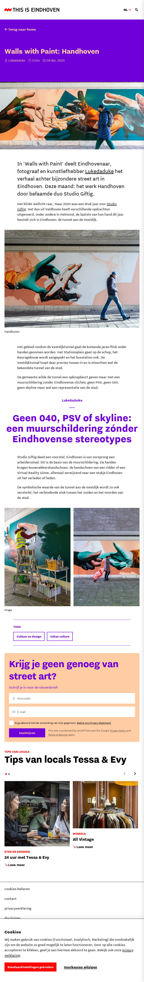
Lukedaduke (99, 171)
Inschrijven (27, 733)
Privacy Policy (118, 730)
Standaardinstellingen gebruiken (30, 967)
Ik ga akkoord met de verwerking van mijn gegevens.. (63, 723)
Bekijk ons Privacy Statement (94, 723)
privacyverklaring (17, 908)
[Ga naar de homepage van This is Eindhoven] (31, 9)
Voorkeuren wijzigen (80, 967)
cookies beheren (17, 889)
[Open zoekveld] (137, 10)
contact (10, 898)
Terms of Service (58, 734)
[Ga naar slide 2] (9, 773)
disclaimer (12, 918)
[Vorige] (124, 773)
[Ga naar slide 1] (6, 773)
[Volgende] (135, 773)
